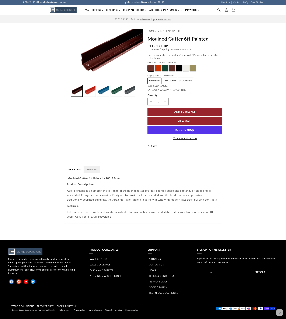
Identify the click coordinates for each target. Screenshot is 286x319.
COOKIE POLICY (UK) (67, 306)
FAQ (245, 2)
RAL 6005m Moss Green (164, 68)
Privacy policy (79, 310)
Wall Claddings (100, 264)
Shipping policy (131, 310)
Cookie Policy (158, 287)
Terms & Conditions (162, 276)
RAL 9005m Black (178, 68)
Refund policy (64, 310)
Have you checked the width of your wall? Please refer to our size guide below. (182, 56)
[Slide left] (67, 91)
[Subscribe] (260, 272)
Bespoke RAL (192, 68)
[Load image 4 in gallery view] (116, 91)
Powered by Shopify (46, 310)
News (152, 270)
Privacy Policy (158, 281)
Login (125, 2)
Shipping (164, 49)
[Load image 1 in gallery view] (77, 91)
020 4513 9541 (126, 19)
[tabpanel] (143, 197)
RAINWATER (173, 31)
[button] (93, 10)
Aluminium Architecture (106, 276)
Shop (161, 31)
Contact (237, 2)
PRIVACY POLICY (45, 306)
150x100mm (185, 80)
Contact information (113, 310)
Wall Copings (98, 259)
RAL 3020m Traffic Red (157, 68)
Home (151, 31)
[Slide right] (139, 91)
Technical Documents (163, 292)
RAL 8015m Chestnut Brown (171, 68)
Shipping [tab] (92, 169)
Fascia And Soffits (101, 270)
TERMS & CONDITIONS (22, 306)
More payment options (185, 138)
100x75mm (154, 80)
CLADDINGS (112, 10)
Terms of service (95, 310)
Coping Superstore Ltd (27, 310)
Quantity (152, 95)
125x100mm (169, 80)
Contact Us (156, 264)
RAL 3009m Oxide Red (150, 68)
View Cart (185, 120)
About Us (225, 2)
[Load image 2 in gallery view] (90, 91)
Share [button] (154, 146)
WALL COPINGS (93, 10)
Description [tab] (74, 169)
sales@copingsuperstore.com (155, 19)
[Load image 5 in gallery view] (129, 91)
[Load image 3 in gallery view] (103, 91)
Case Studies (257, 2)
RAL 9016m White (185, 68)
